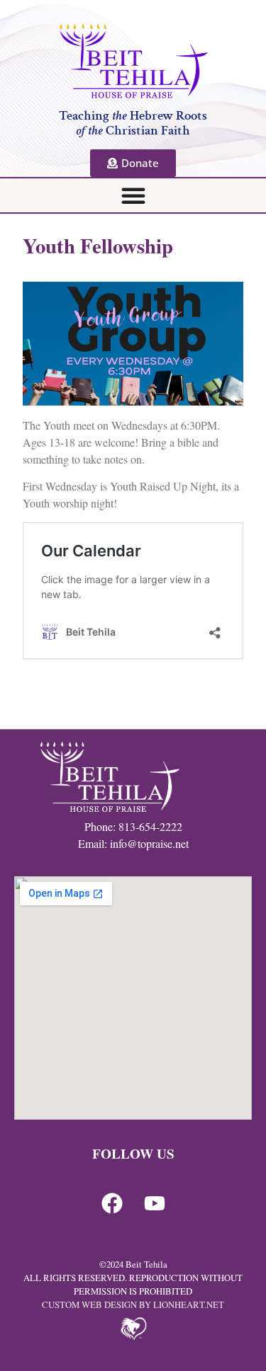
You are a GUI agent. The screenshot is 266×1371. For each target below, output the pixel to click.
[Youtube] (154, 1203)
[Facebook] (112, 1203)
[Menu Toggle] (133, 195)
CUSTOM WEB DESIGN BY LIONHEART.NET (133, 1304)
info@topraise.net (149, 843)
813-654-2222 (150, 826)
